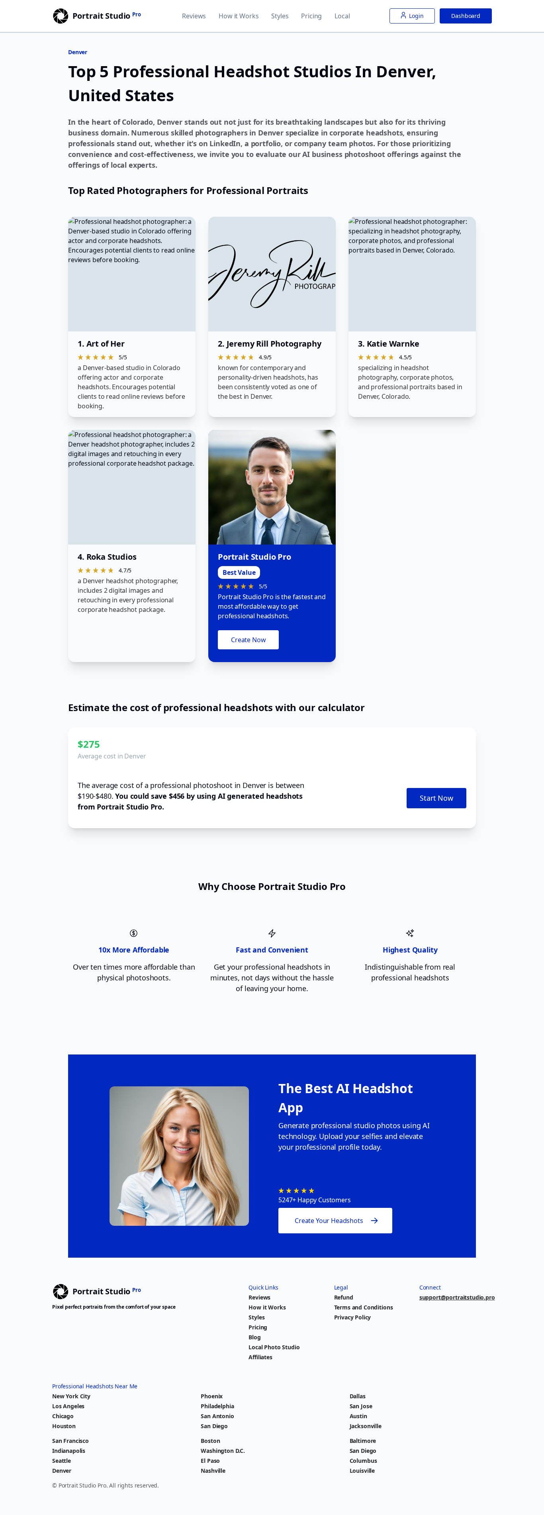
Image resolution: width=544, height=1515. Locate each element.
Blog (254, 1337)
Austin (358, 1416)
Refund (343, 1297)
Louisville (362, 1470)
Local (342, 16)
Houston (64, 1426)
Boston (210, 1440)
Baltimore (363, 1440)
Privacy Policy (352, 1317)
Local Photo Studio (274, 1347)
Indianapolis (68, 1450)
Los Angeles (68, 1406)
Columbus (363, 1460)
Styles (279, 16)
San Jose (361, 1406)
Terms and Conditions (363, 1307)
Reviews (194, 16)
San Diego (214, 1426)
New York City (71, 1396)
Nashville (213, 1470)
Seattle (61, 1460)
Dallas (358, 1396)
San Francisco (70, 1440)
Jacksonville (366, 1426)
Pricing (311, 16)
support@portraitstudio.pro (457, 1297)
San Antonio (217, 1416)
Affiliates (260, 1357)
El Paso (210, 1460)
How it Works (238, 16)
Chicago (63, 1416)
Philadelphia (217, 1406)
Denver (61, 1470)
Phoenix (212, 1396)
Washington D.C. (223, 1450)
